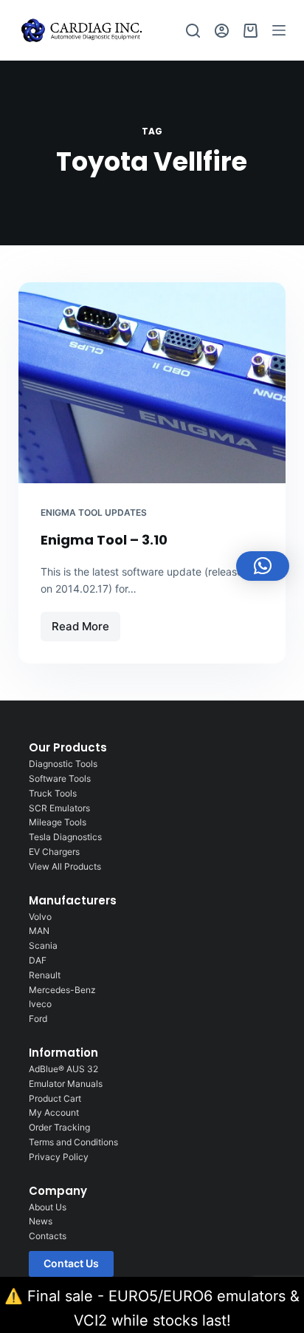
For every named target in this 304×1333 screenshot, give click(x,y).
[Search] (193, 31)
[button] (262, 566)
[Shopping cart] (250, 31)
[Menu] (279, 30)
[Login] (222, 31)
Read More (86, 622)
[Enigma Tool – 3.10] (152, 382)
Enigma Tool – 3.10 (104, 540)
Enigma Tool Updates (94, 512)
